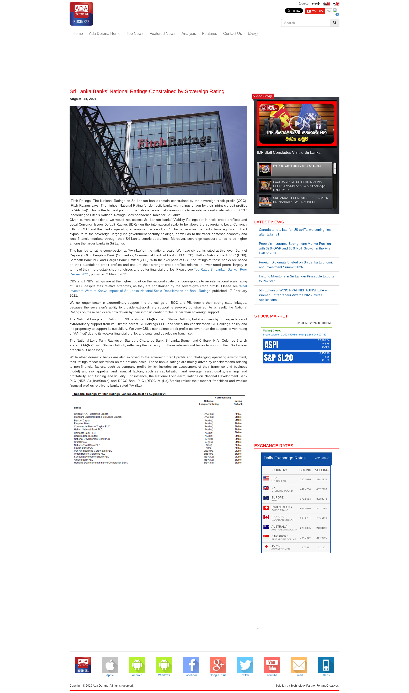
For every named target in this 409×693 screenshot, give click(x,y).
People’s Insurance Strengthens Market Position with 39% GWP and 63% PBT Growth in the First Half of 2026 (295, 248)
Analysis (189, 34)
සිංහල (253, 34)
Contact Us (232, 34)
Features (209, 34)
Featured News (162, 34)
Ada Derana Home (104, 34)
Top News (135, 34)
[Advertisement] (204, 54)
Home (78, 34)
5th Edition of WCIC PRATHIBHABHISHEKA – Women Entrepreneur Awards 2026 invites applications (293, 295)
